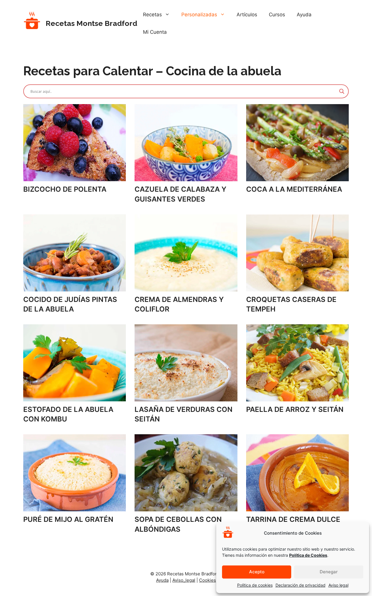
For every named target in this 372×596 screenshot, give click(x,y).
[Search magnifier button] (342, 91)
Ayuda (304, 14)
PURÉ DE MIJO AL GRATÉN (68, 519)
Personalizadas (199, 14)
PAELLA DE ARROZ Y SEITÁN (295, 409)
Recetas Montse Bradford (91, 23)
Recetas (152, 14)
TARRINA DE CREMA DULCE (293, 519)
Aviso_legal (183, 580)
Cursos (277, 14)
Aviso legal (338, 585)
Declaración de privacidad (301, 585)
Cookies (207, 580)
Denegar (329, 571)
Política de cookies (255, 585)
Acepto (256, 571)
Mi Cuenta (155, 32)
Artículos (247, 14)
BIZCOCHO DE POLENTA (64, 189)
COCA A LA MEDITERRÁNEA (294, 189)
